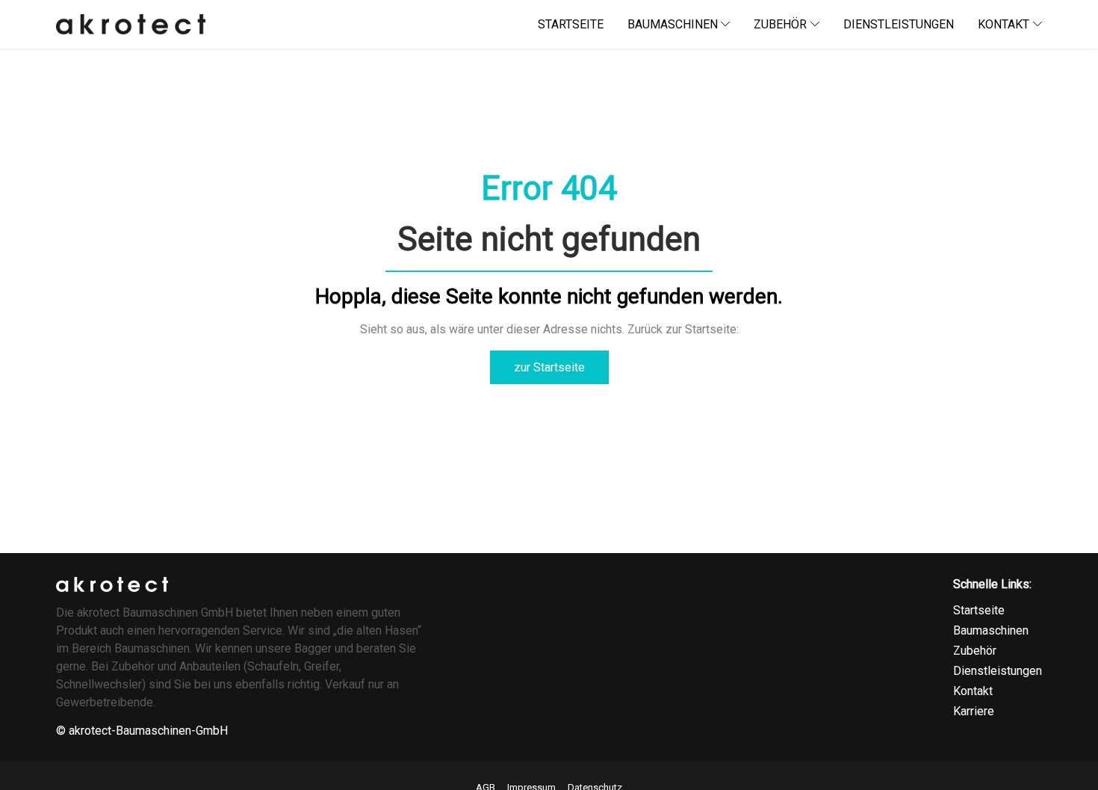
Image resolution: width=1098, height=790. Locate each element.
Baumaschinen (991, 630)
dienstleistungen (898, 24)
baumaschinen (672, 24)
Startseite (979, 610)
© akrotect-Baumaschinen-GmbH (142, 730)
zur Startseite (549, 367)
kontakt (1003, 24)
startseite (571, 24)
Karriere (973, 711)
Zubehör (780, 24)
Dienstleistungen (997, 671)
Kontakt (973, 691)
